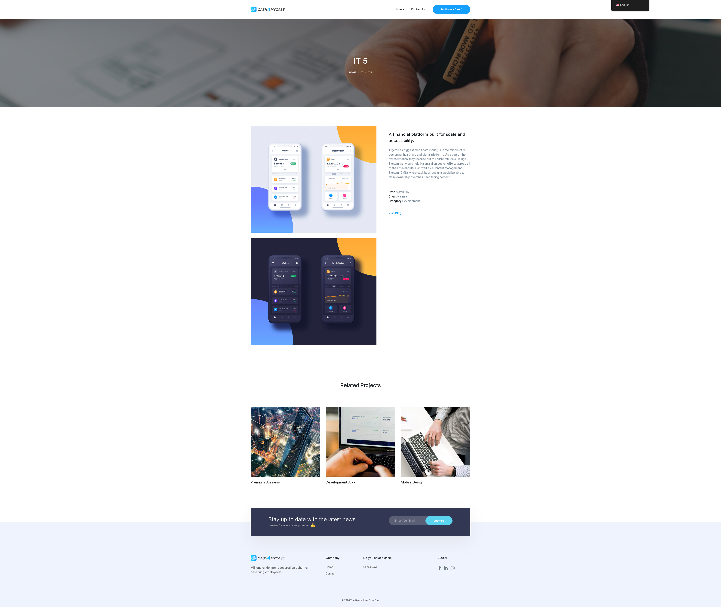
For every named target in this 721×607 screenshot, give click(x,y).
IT (362, 72)
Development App (340, 482)
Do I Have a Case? (451, 9)
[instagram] (453, 568)
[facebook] (439, 568)
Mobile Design (412, 482)
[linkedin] (446, 568)
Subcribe (439, 520)
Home (352, 72)
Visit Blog (395, 213)
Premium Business (265, 482)
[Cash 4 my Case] (268, 9)
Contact (330, 573)
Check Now (370, 567)
